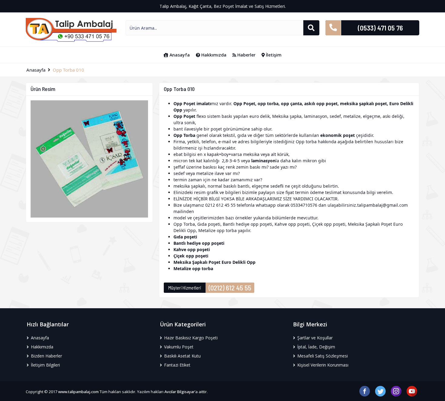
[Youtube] (412, 390)
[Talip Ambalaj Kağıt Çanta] (71, 29)
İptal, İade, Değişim (315, 347)
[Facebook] (364, 390)
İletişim (273, 55)
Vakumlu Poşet (178, 347)
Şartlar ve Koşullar (314, 338)
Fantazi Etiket (176, 365)
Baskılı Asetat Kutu (182, 356)
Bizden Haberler (46, 356)
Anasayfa (179, 55)
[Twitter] (380, 390)
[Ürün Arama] (311, 27)
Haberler (245, 55)
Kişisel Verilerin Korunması (322, 365)
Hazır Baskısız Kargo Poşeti (190, 338)
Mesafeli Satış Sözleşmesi (322, 356)
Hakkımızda (213, 55)
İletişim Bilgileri (45, 365)
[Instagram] (396, 390)
